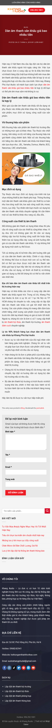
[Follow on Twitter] (19, 668)
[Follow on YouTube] (33, 668)
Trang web (10, 479)
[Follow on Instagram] (9, 668)
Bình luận (10, 432)
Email (8, 467)
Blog (26, 27)
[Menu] (3, 10)
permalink (40, 408)
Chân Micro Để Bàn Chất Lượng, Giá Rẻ (20, 545)
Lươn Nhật (38, 42)
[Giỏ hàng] (48, 10)
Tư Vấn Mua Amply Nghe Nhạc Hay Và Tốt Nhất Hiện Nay (24, 528)
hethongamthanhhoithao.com (24, 654)
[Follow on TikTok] (14, 668)
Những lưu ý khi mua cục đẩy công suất (20, 540)
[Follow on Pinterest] (23, 668)
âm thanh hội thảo (12, 322)
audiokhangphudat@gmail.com (22, 661)
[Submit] (47, 511)
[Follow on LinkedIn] (28, 668)
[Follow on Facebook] (4, 668)
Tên (7, 455)
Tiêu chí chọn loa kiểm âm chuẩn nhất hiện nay (23, 535)
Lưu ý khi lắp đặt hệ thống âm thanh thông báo (23, 551)
